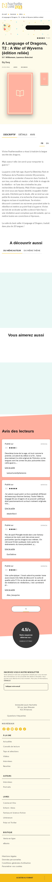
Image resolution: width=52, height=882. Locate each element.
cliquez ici (7, 680)
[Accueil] (12, 5)
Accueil (4, 14)
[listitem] (4, 729)
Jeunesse (13, 14)
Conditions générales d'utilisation (16, 863)
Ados (21, 14)
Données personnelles (11, 860)
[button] (38, 27)
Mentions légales (9, 856)
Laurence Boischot (24, 57)
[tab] (9, 135)
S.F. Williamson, (9, 57)
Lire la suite (10, 468)
